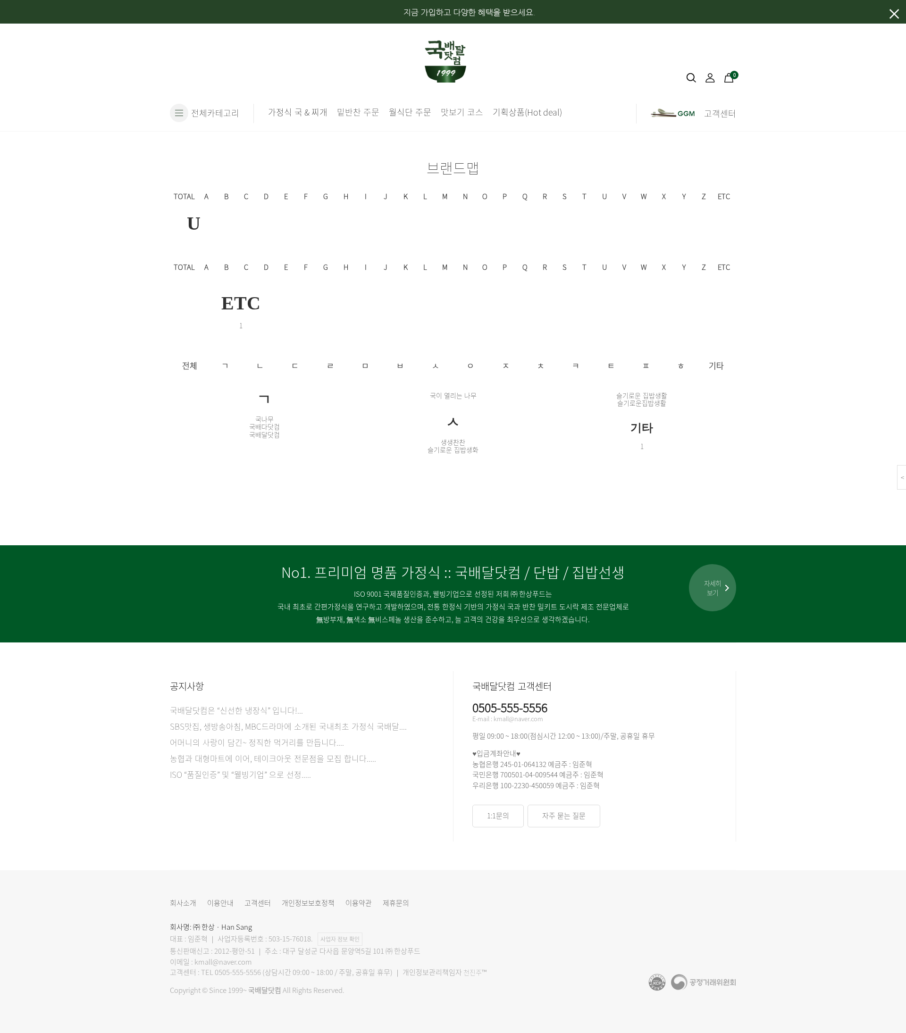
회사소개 (183, 903)
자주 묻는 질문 (564, 815)
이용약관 (358, 903)
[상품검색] (691, 79)
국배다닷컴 (264, 426)
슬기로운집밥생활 (641, 403)
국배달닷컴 (264, 434)
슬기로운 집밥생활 (641, 395)
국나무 (264, 419)
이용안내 (220, 903)
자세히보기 (712, 587)
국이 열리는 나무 (453, 395)
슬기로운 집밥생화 (453, 449)
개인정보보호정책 (308, 903)
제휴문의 (396, 903)
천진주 (472, 972)
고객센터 (257, 903)
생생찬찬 (453, 442)
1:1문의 (498, 815)
